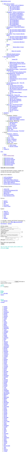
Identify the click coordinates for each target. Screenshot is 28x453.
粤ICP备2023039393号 (16, 222)
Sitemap (10, 223)
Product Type (4, 236)
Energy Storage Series (9, 155)
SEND (2, 244)
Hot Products (4, 223)
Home (5, 154)
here (7, 248)
